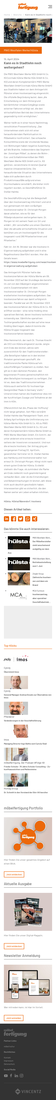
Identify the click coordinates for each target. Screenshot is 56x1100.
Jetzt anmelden (13, 1018)
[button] (50, 6)
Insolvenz (36, 501)
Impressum (8, 1061)
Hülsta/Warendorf (21, 501)
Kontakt (7, 1057)
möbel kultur (9, 1046)
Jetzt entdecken (14, 874)
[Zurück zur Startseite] (28, 6)
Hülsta (7, 501)
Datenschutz (9, 1064)
